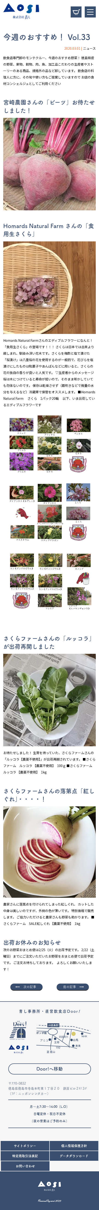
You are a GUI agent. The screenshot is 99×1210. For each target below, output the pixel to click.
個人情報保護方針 (74, 1145)
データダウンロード (74, 1156)
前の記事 (69, 986)
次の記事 (29, 986)
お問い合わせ (25, 1166)
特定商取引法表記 (25, 1156)
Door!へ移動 (49, 1069)
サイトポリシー (25, 1145)
